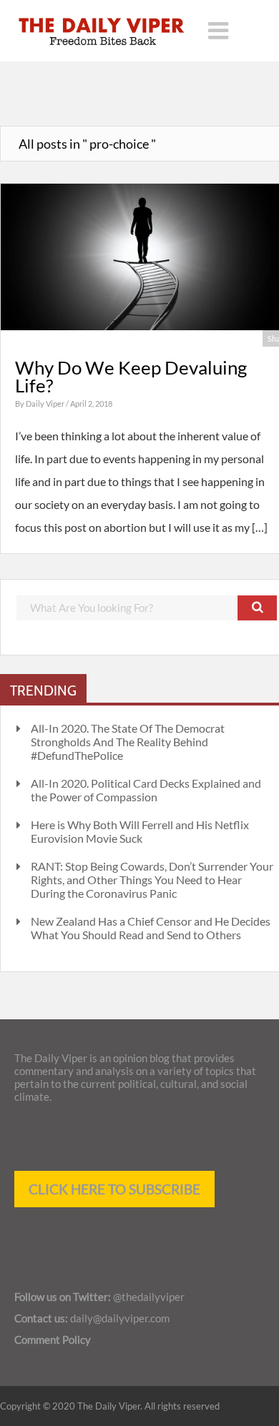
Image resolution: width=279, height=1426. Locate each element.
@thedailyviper (149, 1296)
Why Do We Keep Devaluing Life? (131, 377)
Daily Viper (46, 403)
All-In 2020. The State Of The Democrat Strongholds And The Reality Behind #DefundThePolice (128, 741)
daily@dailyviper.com (120, 1318)
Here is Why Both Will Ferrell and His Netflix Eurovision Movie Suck (140, 831)
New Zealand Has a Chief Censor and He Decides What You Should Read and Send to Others (150, 927)
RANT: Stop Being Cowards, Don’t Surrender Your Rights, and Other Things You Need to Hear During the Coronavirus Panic (152, 879)
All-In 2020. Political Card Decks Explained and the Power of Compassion (146, 789)
